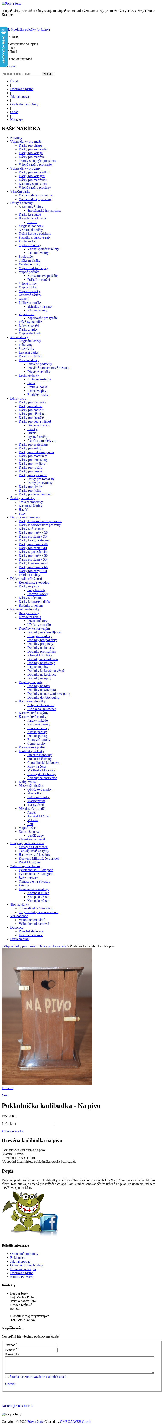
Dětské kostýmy (30, 862)
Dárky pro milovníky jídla (36, 452)
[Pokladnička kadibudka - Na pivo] (47, 1084)
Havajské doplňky (39, 636)
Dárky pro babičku (31, 410)
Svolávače (26, 256)
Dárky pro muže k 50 (33, 555)
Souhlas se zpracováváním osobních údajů (37, 1376)
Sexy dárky (26, 348)
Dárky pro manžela (32, 157)
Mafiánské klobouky (41, 770)
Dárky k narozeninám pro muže (40, 521)
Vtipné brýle (27, 828)
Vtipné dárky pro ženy (25, 168)
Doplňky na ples (38, 686)
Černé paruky (36, 743)
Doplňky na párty (30, 682)
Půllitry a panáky (30, 302)
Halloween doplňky (32, 701)
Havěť (23, 509)
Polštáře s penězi (38, 279)
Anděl (31, 812)
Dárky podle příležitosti (26, 578)
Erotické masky (37, 394)
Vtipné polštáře (29, 272)
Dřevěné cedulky (38, 371)
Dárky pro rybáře (30, 467)
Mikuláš (32, 820)
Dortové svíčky (37, 594)
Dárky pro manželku (33, 180)
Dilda (31, 383)
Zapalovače (26, 314)
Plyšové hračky (37, 437)
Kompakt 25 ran (38, 897)
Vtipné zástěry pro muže (35, 164)
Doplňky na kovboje (41, 663)
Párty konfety (36, 590)
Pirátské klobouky (39, 755)
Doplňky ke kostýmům (34, 628)
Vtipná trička (27, 287)
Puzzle (31, 433)
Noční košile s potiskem (35, 233)
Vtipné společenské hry (43, 249)
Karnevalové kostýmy (33, 713)
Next (5, 1095)
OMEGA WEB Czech (75, 1421)
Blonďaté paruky (38, 739)
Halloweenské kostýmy (34, 854)
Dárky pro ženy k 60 (33, 571)
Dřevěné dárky (29, 360)
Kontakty (16, 119)
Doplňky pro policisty (42, 640)
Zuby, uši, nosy (29, 831)
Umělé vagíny (36, 391)
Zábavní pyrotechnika (25, 866)
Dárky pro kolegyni (32, 176)
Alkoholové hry (38, 253)
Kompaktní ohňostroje (34, 889)
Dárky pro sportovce (33, 475)
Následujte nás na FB (17, 1406)
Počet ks (7, 1123)
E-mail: (11, 1350)
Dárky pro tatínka (30, 406)
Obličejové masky (39, 789)
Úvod (14, 81)
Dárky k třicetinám (31, 529)
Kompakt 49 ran (38, 900)
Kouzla (32, 222)
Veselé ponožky (29, 264)
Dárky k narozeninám (25, 517)
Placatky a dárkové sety (35, 237)
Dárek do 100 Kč (30, 356)
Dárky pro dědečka (32, 414)
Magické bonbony (31, 226)
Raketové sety (28, 877)
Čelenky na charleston (42, 778)
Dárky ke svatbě (30, 214)
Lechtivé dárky (29, 375)
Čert (30, 824)
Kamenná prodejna (23, 1269)
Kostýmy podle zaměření (27, 843)
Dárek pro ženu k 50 (33, 559)
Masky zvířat (36, 801)
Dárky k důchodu (30, 598)
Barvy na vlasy (29, 613)
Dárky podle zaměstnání (35, 494)
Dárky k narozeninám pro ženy (40, 525)
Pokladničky (27, 241)
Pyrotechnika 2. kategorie (36, 874)
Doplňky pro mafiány (41, 651)
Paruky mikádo (37, 720)
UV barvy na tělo (39, 624)
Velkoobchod (19, 916)
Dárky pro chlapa (30, 145)
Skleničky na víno (39, 306)
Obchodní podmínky (24, 104)
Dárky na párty (29, 586)
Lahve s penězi (29, 325)
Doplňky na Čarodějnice (43, 632)
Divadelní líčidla (30, 617)
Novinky (16, 138)
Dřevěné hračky (38, 425)
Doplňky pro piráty (40, 644)
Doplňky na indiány (40, 647)
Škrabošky (34, 793)
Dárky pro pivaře (30, 486)
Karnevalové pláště (32, 747)
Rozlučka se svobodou (34, 582)
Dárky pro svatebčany (33, 444)
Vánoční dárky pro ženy (35, 199)
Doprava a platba (21, 89)
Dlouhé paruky (37, 736)
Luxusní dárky (28, 352)
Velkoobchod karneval (34, 923)
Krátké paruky (37, 732)
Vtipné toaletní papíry (33, 268)
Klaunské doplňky (39, 655)
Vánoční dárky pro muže (35, 195)
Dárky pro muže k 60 (33, 567)
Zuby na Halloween (40, 705)
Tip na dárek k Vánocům (35, 908)
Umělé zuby (35, 835)
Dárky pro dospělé (31, 417)
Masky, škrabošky (31, 785)
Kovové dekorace (31, 935)
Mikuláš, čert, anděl (32, 808)
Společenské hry (30, 245)
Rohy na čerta (36, 766)
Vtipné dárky (19, 337)
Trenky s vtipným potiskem (37, 161)
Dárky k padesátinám (33, 552)
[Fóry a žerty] (11, 3)
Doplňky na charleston (42, 659)
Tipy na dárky (19, 904)
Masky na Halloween (33, 847)
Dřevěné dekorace (31, 931)
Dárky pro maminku (32, 402)
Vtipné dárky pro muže (25, 141)
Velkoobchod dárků (32, 920)
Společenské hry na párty (44, 210)
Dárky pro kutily (30, 448)
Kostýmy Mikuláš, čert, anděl (39, 858)
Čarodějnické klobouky (43, 762)
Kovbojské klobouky (41, 774)
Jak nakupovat (20, 96)
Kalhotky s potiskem (33, 184)
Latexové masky (38, 797)
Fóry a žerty (35, 1421)
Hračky (32, 429)
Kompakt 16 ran (38, 893)
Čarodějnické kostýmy (34, 851)
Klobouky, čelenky (31, 751)
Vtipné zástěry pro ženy (35, 187)
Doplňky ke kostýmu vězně (45, 670)
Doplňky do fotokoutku (43, 697)
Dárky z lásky (28, 329)
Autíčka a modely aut (41, 440)
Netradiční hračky (31, 230)
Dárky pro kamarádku (33, 172)
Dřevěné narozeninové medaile (48, 368)
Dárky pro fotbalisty (40, 479)
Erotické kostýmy (39, 379)
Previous (7, 1088)
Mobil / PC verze (21, 1277)
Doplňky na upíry (39, 678)
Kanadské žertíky (30, 506)
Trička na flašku (29, 260)
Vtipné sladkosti (30, 333)
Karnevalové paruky (32, 716)
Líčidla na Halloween (41, 709)
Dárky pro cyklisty (40, 483)
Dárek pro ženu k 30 (33, 536)
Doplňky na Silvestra (41, 690)
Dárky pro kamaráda (33, 149)
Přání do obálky (29, 575)
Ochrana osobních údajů (26, 1265)
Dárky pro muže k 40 (33, 544)
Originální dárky (30, 341)
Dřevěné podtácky (39, 364)
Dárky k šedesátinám (33, 563)
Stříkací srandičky (31, 502)
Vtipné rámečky (29, 291)
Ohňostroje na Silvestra (34, 881)
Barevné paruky (38, 728)
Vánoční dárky (20, 191)
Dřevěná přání (19, 939)
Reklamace (17, 1257)
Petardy (24, 885)
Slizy (22, 513)
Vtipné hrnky (28, 283)
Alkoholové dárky (31, 207)
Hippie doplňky (37, 667)
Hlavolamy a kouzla (32, 218)
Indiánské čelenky (39, 759)
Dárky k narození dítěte (34, 601)
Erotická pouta (37, 387)
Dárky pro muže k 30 (33, 532)
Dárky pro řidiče (30, 490)
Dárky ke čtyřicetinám (34, 540)
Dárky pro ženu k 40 (33, 548)
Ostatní (23, 299)
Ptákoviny (25, 345)
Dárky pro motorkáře (33, 456)
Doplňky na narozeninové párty (48, 693)
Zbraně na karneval (32, 839)
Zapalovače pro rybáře (42, 318)
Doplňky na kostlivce (41, 674)
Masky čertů (35, 805)
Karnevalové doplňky (25, 609)
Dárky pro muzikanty (33, 460)
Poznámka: (12, 1354)
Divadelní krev (37, 621)
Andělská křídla (38, 816)
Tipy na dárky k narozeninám (38, 912)
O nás (14, 112)
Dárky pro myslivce (32, 463)
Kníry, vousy (27, 782)
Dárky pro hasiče (30, 471)
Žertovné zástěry (30, 295)
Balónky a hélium (31, 605)
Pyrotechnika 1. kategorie (36, 870)
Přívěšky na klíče (30, 322)
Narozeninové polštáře (42, 276)
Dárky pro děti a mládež (35, 421)
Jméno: (11, 1345)
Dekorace (16, 927)
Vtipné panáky (37, 310)
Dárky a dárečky (21, 203)
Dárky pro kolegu (31, 153)
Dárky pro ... (19, 398)
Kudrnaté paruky (38, 724)
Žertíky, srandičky (22, 498)
